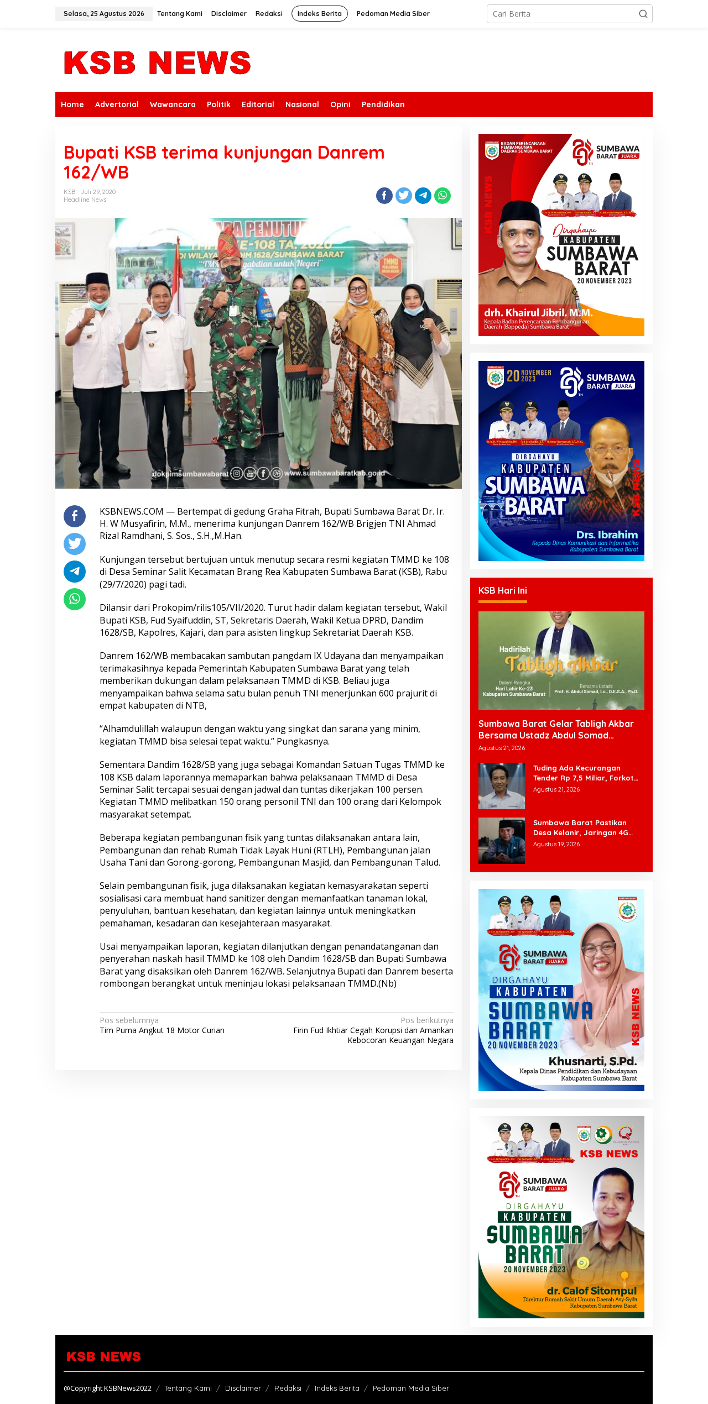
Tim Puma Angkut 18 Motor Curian (162, 1025)
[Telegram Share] (423, 195)
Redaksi (287, 1388)
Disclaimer (243, 1388)
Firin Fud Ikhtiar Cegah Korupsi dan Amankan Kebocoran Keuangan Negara (373, 1030)
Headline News (85, 199)
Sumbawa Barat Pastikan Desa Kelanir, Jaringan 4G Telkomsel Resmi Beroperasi (584, 827)
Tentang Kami (188, 1388)
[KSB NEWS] (156, 59)
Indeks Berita (337, 1388)
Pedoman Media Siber (411, 1388)
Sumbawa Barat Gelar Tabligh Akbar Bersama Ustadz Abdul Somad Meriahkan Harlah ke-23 (556, 729)
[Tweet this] (403, 195)
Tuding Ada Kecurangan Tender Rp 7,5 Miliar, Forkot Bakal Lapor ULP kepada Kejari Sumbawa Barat (583, 773)
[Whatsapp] (442, 195)
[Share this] (384, 195)
